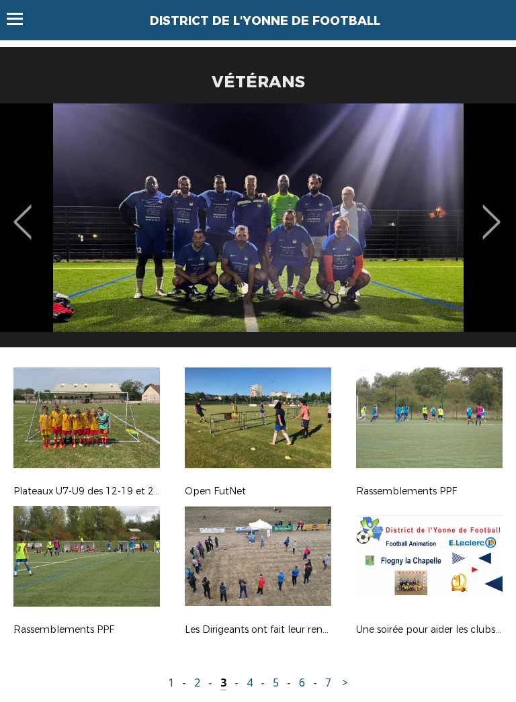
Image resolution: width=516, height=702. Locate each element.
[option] (258, 230)
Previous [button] (22, 212)
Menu (21, 19)
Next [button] (491, 212)
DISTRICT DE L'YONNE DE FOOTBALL (265, 20)
